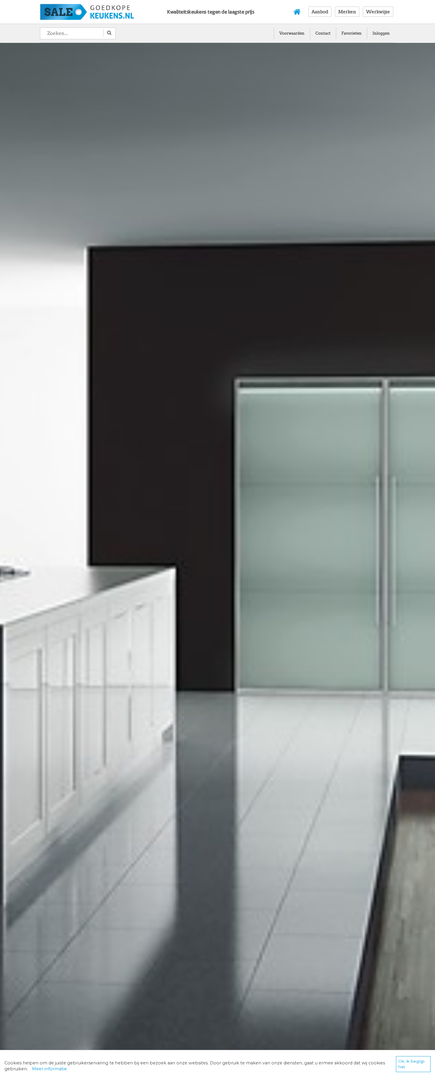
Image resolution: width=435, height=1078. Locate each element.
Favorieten (351, 33)
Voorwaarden (291, 33)
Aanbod (320, 11)
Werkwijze (378, 11)
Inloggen (381, 33)
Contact (323, 33)
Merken (347, 11)
